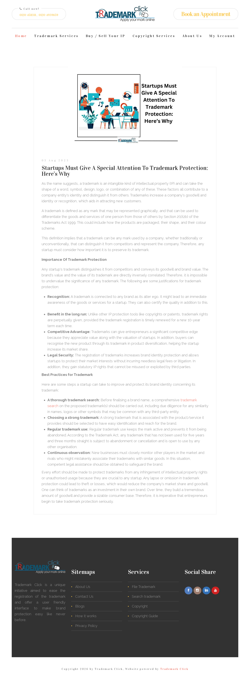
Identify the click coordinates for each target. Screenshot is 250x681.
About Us (192, 36)
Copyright (140, 606)
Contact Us (84, 596)
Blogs (80, 606)
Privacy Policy (86, 626)
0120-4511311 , (28, 15)
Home (21, 36)
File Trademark (143, 587)
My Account (222, 36)
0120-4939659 (48, 15)
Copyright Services (154, 36)
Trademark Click (174, 669)
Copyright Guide (145, 616)
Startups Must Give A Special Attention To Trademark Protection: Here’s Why (125, 170)
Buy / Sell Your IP (105, 36)
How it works (85, 616)
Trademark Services (56, 36)
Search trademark (146, 596)
